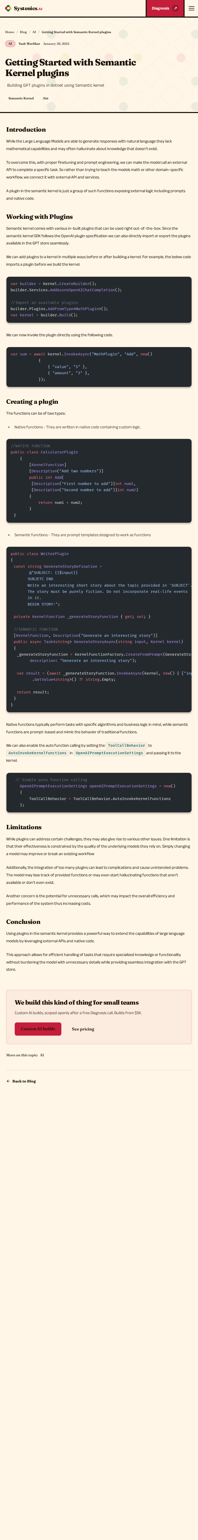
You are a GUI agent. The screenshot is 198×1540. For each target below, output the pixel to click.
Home (9, 32)
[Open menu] (191, 8)
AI (34, 32)
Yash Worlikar (29, 44)
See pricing (83, 1028)
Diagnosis (164, 8)
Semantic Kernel (21, 98)
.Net (45, 98)
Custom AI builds (38, 1028)
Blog (23, 32)
